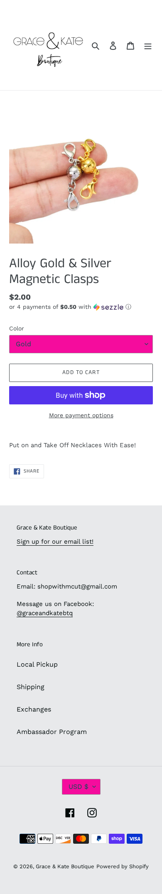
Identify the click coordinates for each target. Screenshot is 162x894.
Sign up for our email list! (55, 541)
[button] (70, 307)
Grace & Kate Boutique (65, 866)
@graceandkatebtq (45, 613)
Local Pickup (37, 664)
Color (16, 328)
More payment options (81, 415)
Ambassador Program (52, 732)
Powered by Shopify (122, 866)
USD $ (78, 787)
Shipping (30, 687)
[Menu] (148, 45)
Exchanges (34, 709)
